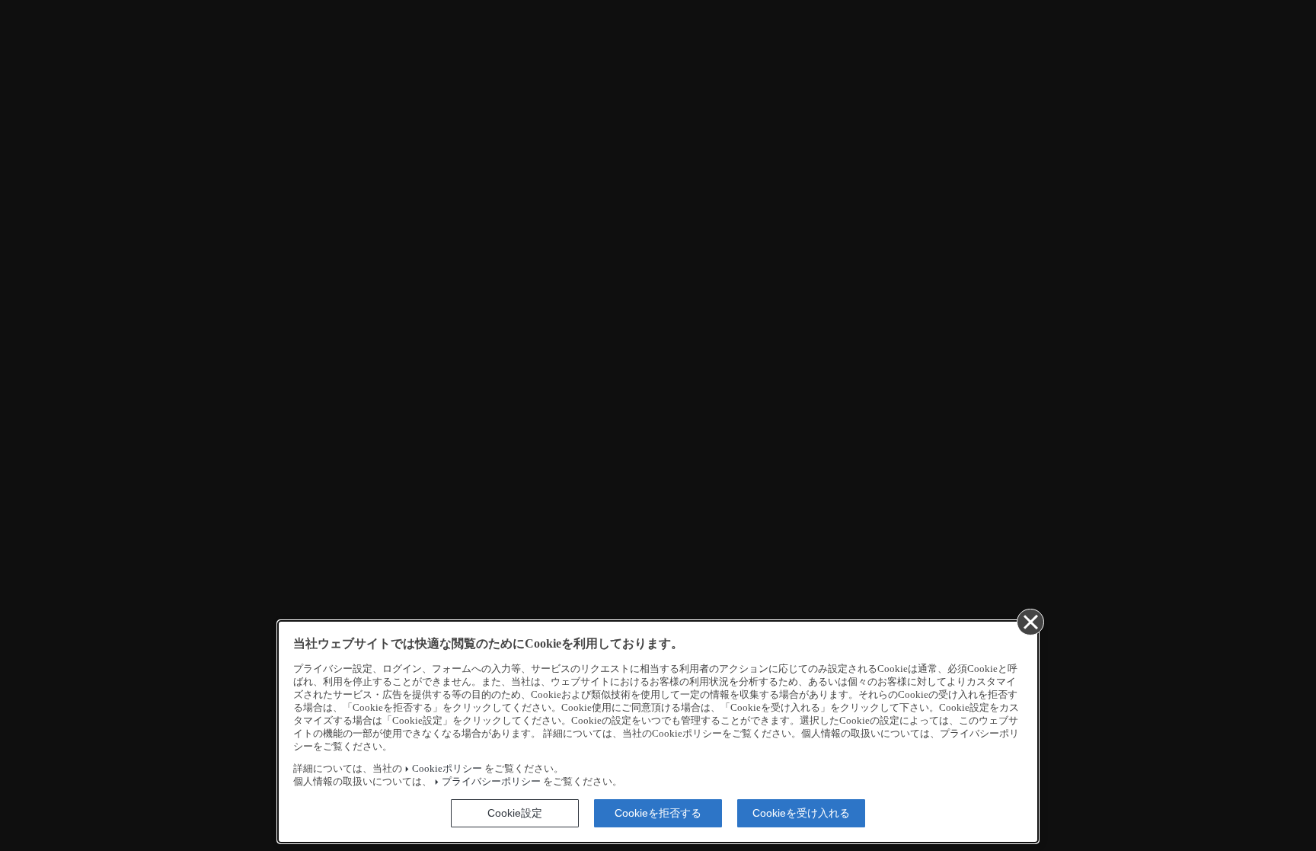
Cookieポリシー (447, 768)
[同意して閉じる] (1030, 622)
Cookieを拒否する (658, 813)
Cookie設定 (514, 813)
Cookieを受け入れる (801, 813)
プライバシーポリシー (491, 781)
